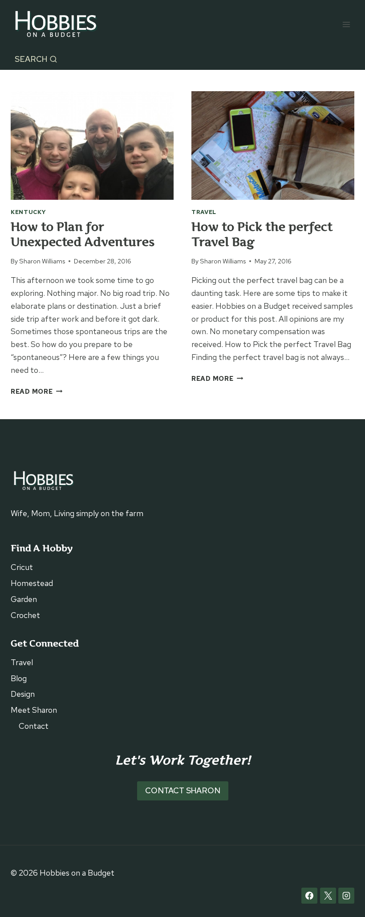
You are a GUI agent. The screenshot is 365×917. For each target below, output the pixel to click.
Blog (19, 678)
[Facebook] (309, 896)
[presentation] (92, 145)
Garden (24, 599)
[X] (328, 896)
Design (23, 694)
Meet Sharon (34, 710)
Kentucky (28, 212)
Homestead (32, 583)
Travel (203, 212)
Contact (34, 726)
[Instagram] (346, 896)
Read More (36, 391)
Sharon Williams (42, 261)
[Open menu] (346, 24)
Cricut (22, 567)
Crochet (25, 615)
